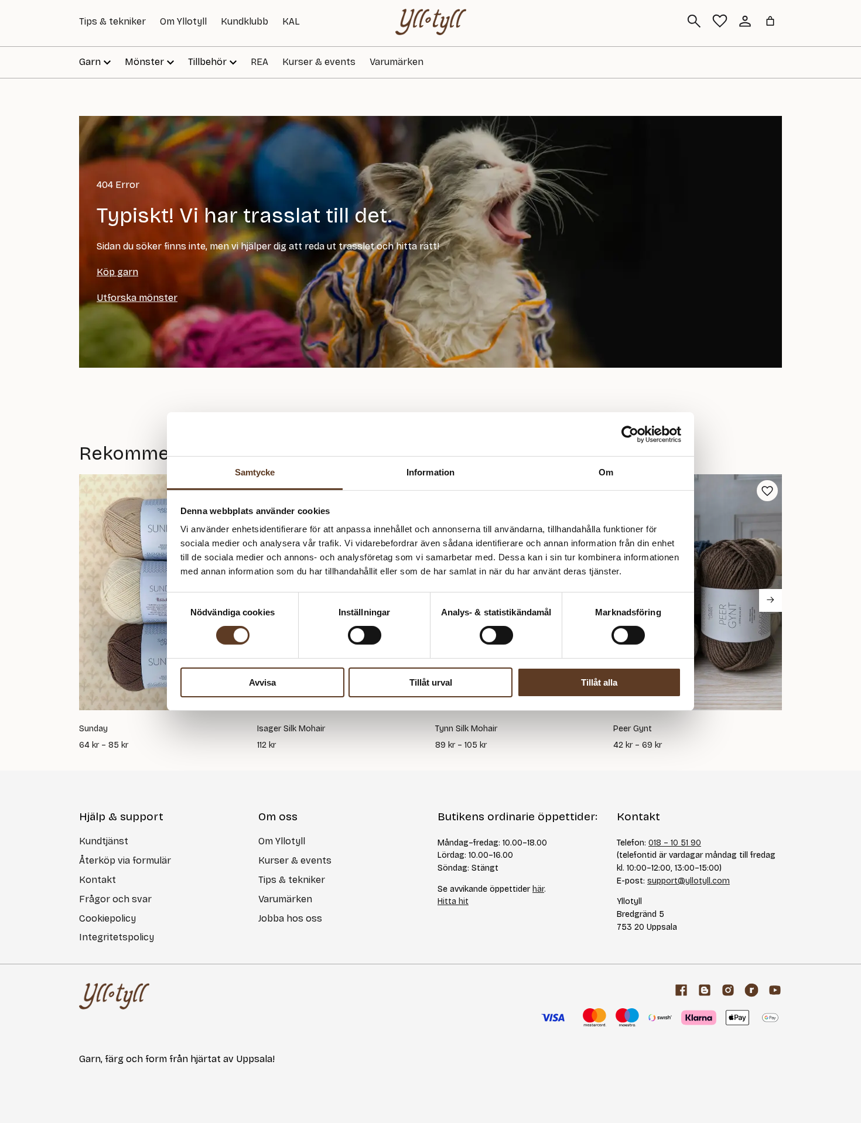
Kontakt (97, 879)
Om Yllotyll (183, 21)
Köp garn (117, 272)
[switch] (364, 635)
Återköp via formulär (125, 860)
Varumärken (396, 61)
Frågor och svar (115, 899)
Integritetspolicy (116, 937)
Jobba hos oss (290, 918)
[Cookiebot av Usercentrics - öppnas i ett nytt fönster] (630, 434)
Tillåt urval (430, 682)
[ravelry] (751, 990)
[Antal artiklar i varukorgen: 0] (770, 21)
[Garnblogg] (705, 990)
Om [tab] (606, 472)
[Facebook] (681, 990)
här (538, 889)
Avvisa (262, 682)
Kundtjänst (103, 841)
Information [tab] (430, 472)
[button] (767, 490)
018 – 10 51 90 (674, 843)
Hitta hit (453, 901)
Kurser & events (319, 61)
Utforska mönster (137, 297)
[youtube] (775, 990)
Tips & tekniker (112, 21)
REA (259, 61)
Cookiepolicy (107, 918)
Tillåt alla (599, 682)
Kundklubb (244, 21)
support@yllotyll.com (688, 881)
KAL (291, 21)
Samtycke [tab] (255, 472)
